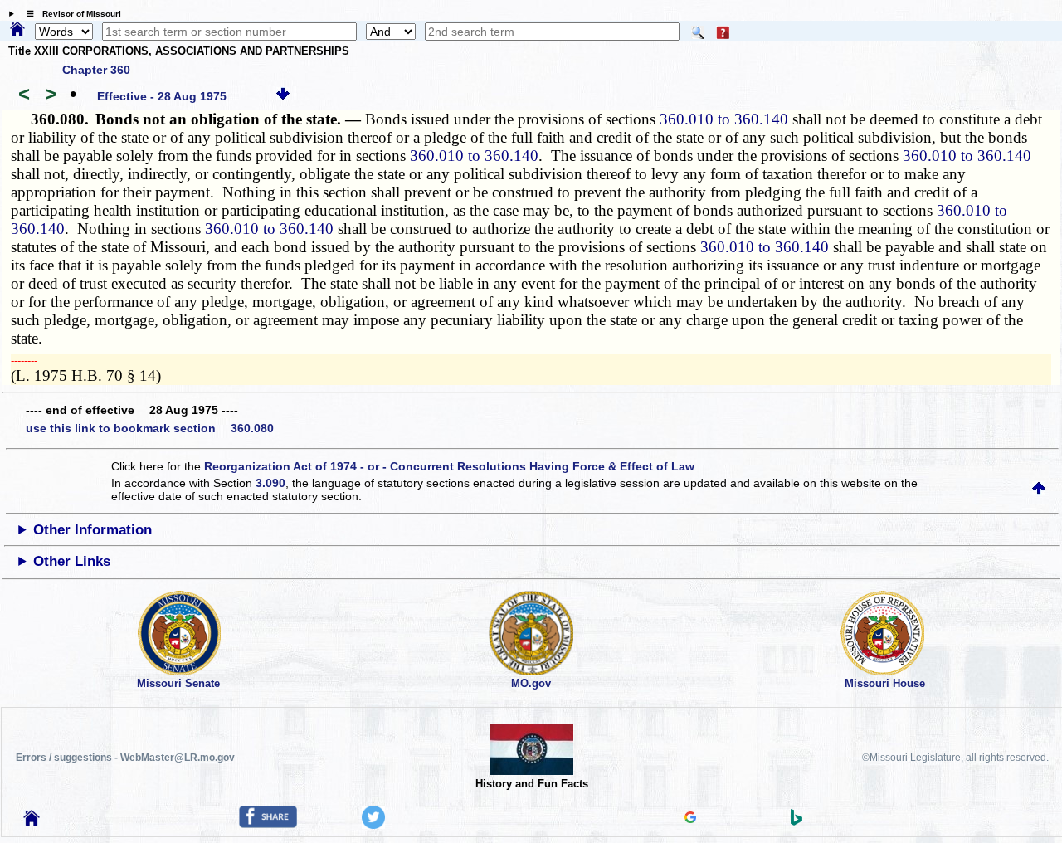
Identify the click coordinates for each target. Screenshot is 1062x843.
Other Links (71, 561)
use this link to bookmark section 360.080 (150, 428)
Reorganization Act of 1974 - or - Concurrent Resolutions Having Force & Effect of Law (449, 466)
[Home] (17, 30)
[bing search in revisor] (796, 821)
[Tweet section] (373, 824)
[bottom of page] (283, 96)
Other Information (92, 530)
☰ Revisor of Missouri (69, 13)
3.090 (270, 483)
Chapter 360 (96, 69)
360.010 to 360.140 (724, 119)
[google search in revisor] (690, 819)
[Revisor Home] (31, 821)
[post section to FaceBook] (268, 824)
